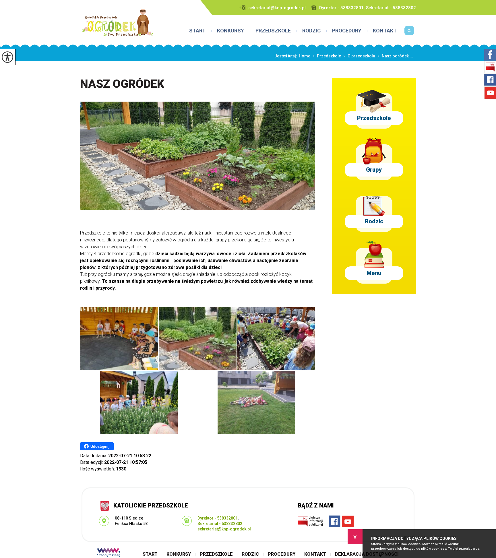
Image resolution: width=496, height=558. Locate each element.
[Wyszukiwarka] (409, 32)
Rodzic (311, 30)
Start (197, 30)
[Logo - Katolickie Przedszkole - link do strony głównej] (118, 22)
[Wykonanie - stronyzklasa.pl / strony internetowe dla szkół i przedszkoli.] (108, 553)
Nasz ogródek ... (395, 56)
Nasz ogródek (122, 84)
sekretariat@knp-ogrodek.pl (277, 7)
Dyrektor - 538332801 (217, 518)
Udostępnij (100, 446)
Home (304, 56)
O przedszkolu (359, 56)
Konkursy (230, 30)
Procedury (346, 30)
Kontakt (385, 30)
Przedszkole (273, 30)
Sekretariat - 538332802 (219, 523)
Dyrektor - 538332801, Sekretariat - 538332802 (367, 7)
